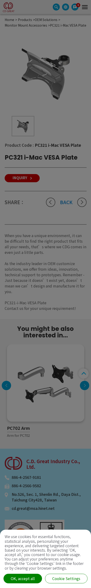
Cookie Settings (66, 578)
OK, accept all (23, 578)
